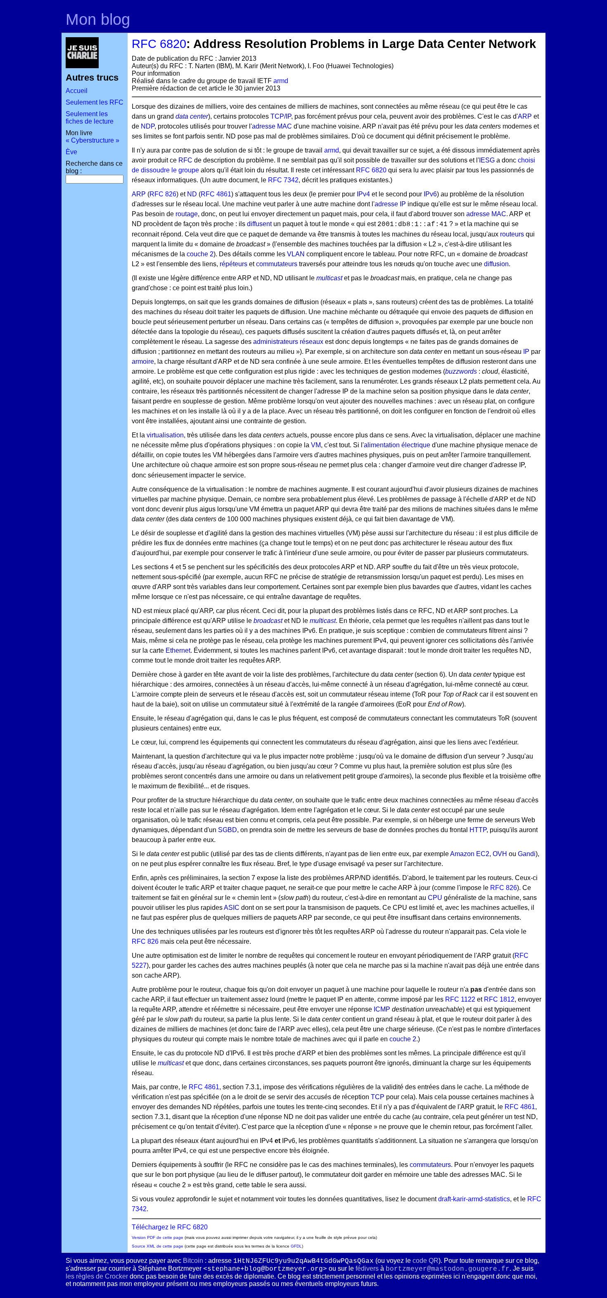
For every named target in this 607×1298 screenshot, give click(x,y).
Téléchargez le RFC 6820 (170, 1227)
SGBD (227, 829)
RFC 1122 (460, 999)
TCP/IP (280, 116)
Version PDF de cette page (157, 1237)
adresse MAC (272, 126)
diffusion (496, 263)
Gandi (527, 853)
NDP (147, 126)
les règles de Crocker (97, 1276)
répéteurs (233, 263)
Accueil (77, 90)
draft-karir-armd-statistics (474, 1199)
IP (526, 351)
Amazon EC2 (469, 853)
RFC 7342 (283, 180)
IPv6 (430, 194)
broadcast (268, 620)
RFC (185, 160)
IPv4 (363, 194)
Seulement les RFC (94, 102)
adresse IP (390, 204)
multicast (329, 278)
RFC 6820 (159, 43)
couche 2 (200, 254)
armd (280, 80)
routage (186, 213)
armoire (143, 361)
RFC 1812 (499, 999)
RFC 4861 (216, 194)
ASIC (231, 907)
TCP (377, 1096)
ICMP (382, 1009)
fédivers (367, 1268)
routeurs (512, 234)
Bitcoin (193, 1260)
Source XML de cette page (157, 1246)
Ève (71, 151)
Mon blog (98, 19)
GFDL (296, 1246)
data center (191, 116)
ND (192, 194)
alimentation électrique (397, 445)
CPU (435, 897)
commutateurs (276, 263)
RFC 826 (162, 194)
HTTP (477, 829)
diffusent (259, 223)
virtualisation (165, 435)
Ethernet (178, 650)
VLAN (296, 254)
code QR (426, 1260)
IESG (487, 160)
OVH (500, 853)
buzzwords (461, 371)
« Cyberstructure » (92, 140)
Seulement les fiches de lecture (90, 117)
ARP (525, 116)
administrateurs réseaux (288, 341)
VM (316, 445)
